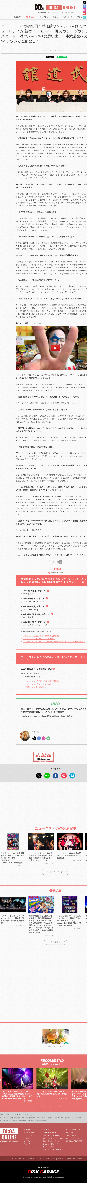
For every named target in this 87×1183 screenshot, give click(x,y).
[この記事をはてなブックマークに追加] (72, 777)
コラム (55, 17)
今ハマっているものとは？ (53, 1150)
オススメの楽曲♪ (49, 1147)
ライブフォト (71, 1135)
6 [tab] (60, 1106)
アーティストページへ (55, 872)
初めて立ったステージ (51, 1141)
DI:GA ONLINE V (73, 1130)
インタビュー (30, 17)
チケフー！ (70, 1132)
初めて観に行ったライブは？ (54, 1138)
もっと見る (55, 942)
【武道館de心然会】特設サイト (35, 687)
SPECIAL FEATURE (74, 1141)
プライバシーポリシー (46, 1159)
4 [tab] (54, 1106)
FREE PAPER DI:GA (74, 1138)
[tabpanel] (17, 1084)
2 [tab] (47, 1106)
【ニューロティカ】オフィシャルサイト (39, 639)
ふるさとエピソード (50, 1144)
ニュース (27, 1144)
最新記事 (17, 17)
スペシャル (68, 17)
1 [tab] (43, 1106)
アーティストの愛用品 (51, 1135)
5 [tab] (57, 1106)
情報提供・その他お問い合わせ (70, 1159)
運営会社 (31, 1159)
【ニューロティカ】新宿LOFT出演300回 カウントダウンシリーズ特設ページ (54, 642)
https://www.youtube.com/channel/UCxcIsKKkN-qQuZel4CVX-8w (47, 716)
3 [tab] (50, 1106)
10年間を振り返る (50, 1132)
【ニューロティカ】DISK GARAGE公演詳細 (41, 636)
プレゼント (28, 1141)
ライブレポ (44, 17)
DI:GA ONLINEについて (15, 1159)
